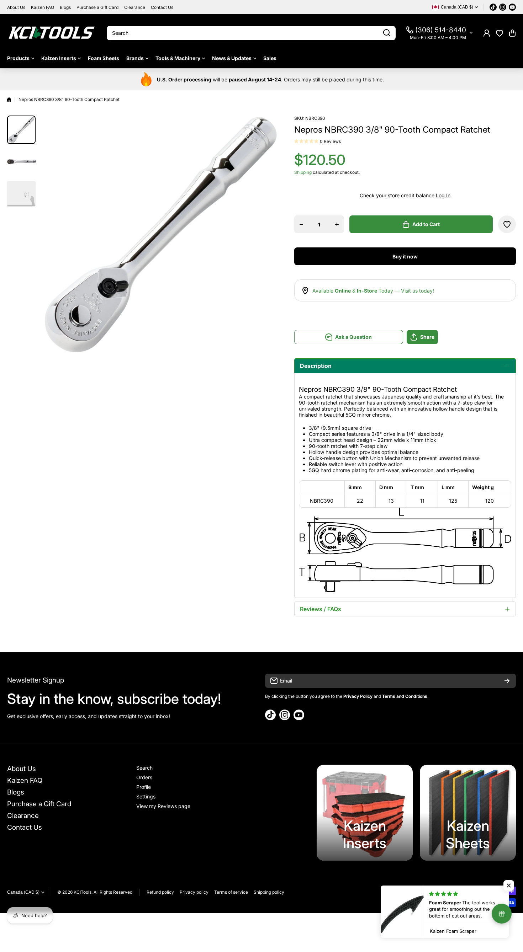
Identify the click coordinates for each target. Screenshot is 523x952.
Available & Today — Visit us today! (373, 291)
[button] (512, 33)
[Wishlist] (499, 33)
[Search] (387, 33)
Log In (443, 195)
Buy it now (405, 256)
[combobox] (251, 33)
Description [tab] (316, 365)
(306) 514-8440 (440, 30)
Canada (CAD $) (23, 892)
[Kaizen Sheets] (468, 813)
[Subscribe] (507, 681)
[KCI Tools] (51, 33)
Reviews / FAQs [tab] (320, 609)
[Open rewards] (502, 914)
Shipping (303, 172)
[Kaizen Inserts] (365, 813)
